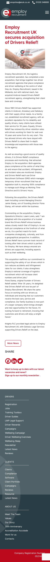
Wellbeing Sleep (12, 441)
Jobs (7, 408)
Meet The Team (12, 514)
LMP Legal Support (14, 420)
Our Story (10, 522)
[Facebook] (8, 361)
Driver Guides (11, 416)
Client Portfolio (12, 481)
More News (13, 343)
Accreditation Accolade (16, 530)
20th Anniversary (13, 526)
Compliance (11, 473)
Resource (9, 494)
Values (8, 518)
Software (9, 477)
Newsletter (10, 445)
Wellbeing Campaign (15, 433)
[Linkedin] (14, 361)
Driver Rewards (12, 424)
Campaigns (10, 429)
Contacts (9, 539)
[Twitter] (20, 361)
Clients (8, 469)
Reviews (9, 453)
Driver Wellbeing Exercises (18, 437)
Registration (11, 404)
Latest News (11, 449)
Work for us (10, 534)
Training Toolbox (13, 412)
